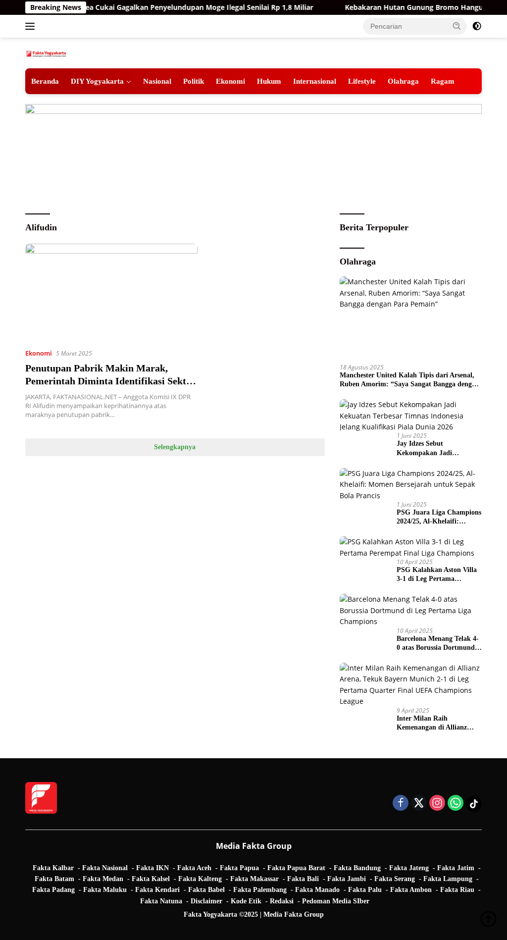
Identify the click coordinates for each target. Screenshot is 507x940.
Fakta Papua (239, 868)
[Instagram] (437, 803)
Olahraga (403, 81)
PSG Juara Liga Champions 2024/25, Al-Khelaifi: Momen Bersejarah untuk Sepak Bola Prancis (439, 517)
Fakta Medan (103, 879)
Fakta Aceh (194, 868)
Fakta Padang (53, 889)
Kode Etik (246, 901)
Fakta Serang (394, 879)
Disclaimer (206, 901)
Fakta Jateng (409, 868)
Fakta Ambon (411, 889)
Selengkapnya (175, 447)
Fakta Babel (206, 889)
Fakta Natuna (161, 901)
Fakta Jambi (346, 879)
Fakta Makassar (254, 879)
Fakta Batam (54, 879)
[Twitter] (419, 803)
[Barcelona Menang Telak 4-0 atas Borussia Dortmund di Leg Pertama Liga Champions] (411, 610)
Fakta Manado (317, 889)
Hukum (269, 81)
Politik (193, 81)
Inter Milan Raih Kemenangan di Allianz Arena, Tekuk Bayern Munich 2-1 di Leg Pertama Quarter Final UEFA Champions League (438, 723)
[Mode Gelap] (477, 26)
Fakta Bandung (357, 868)
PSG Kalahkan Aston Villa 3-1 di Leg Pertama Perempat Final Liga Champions (437, 574)
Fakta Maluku (105, 889)
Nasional (157, 81)
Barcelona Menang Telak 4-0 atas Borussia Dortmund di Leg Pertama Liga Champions (438, 643)
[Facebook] (400, 803)
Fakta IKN (152, 868)
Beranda (45, 81)
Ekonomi (230, 81)
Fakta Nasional (105, 868)
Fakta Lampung (447, 879)
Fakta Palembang (260, 889)
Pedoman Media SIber (335, 901)
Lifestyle (362, 81)
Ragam (443, 81)
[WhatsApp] (455, 803)
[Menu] (32, 26)
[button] (457, 26)
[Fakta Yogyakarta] (46, 52)
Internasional (314, 81)
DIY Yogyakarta (97, 81)
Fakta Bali (303, 879)
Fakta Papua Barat (296, 868)
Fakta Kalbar (53, 868)
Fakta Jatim (455, 868)
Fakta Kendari (157, 889)
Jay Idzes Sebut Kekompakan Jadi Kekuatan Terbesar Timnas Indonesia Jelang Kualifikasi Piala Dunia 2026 (439, 448)
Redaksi (282, 901)
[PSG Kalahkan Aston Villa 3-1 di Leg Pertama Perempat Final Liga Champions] (411, 547)
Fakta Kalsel (151, 879)
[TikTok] (474, 804)
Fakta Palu (365, 889)
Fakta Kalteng (200, 879)
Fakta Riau (457, 889)
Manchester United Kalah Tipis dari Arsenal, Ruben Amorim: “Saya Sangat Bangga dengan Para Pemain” (409, 380)
